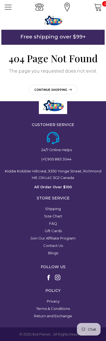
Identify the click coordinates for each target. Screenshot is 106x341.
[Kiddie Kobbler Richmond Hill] (53, 20)
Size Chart (53, 216)
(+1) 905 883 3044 (56, 159)
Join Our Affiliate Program (53, 238)
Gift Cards (53, 231)
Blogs (53, 253)
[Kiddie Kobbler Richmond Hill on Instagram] (58, 278)
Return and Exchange (53, 316)
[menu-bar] (8, 7)
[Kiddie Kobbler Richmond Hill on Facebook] (49, 278)
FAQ (53, 223)
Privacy (53, 301)
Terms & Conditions (53, 308)
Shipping (53, 209)
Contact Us (53, 245)
